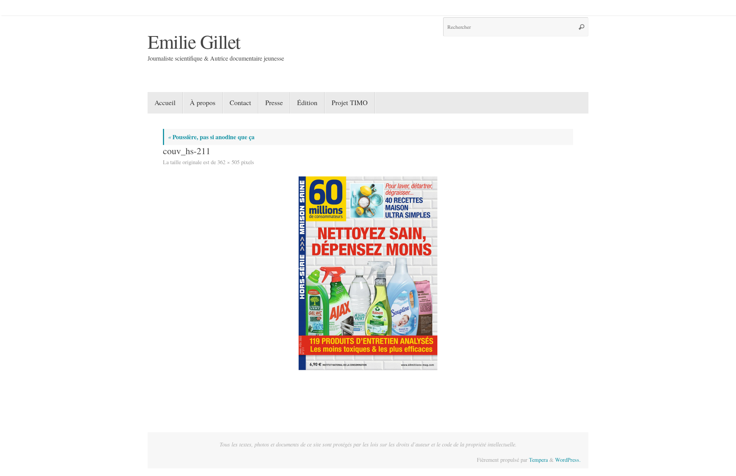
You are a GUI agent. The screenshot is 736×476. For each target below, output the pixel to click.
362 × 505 (228, 162)
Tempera (538, 459)
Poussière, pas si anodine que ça (211, 136)
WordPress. (568, 459)
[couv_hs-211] (368, 273)
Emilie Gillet (194, 41)
